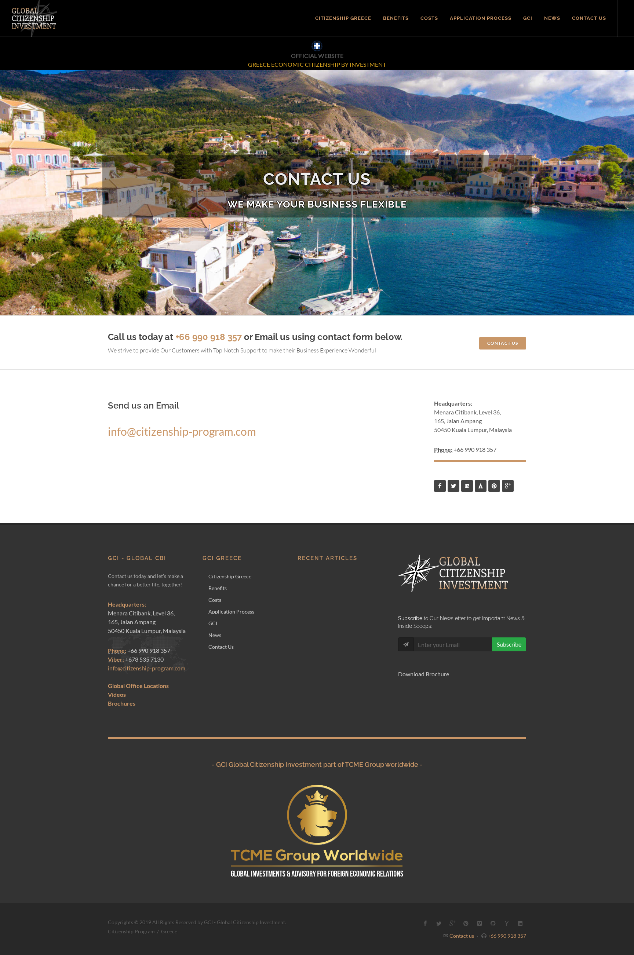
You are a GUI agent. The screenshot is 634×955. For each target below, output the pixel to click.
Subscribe (509, 644)
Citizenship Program (131, 931)
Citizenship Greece (229, 576)
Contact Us (221, 647)
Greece (169, 931)
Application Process (231, 611)
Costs (214, 600)
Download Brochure (423, 673)
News (214, 635)
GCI (212, 623)
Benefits (217, 588)
